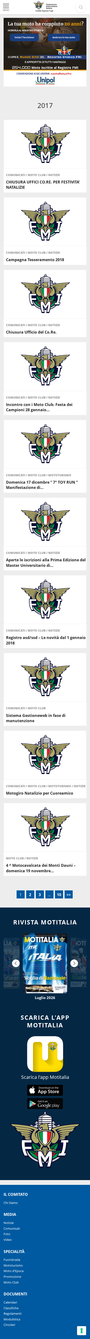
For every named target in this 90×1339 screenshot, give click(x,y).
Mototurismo (59, 475)
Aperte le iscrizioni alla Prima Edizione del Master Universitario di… (46, 562)
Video (8, 1240)
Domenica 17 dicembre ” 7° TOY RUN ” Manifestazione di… (42, 485)
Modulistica (12, 1319)
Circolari (9, 1325)
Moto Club (37, 175)
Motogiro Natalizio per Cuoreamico (39, 793)
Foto (7, 1234)
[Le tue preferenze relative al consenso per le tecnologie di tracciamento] (81, 1330)
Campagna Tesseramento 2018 (35, 259)
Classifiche (11, 1308)
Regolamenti (13, 1313)
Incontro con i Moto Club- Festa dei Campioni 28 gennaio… (39, 407)
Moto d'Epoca (14, 1271)
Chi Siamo (11, 1203)
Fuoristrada (12, 1260)
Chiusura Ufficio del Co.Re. (31, 332)
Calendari (10, 1302)
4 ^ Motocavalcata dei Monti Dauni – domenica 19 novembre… (41, 868)
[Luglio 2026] (45, 963)
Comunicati (16, 175)
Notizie (54, 175)
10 (59, 894)
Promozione (12, 1276)
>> (68, 894)
